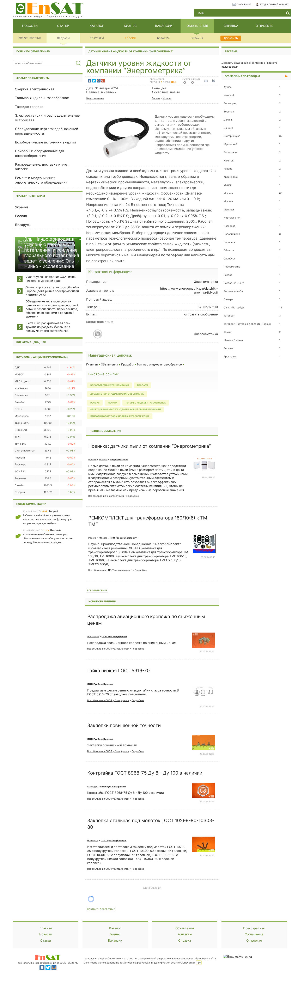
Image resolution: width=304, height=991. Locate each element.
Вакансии (115, 940)
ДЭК (17, 367)
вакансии (163, 26)
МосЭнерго (22, 416)
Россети (20, 457)
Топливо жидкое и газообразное (42, 98)
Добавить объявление (101, 909)
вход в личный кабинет (274, 4)
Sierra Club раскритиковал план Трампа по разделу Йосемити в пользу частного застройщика (48, 326)
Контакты (184, 934)
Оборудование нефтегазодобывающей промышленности (125, 409)
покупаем (97, 38)
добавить (231, 38)
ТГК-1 (18, 436)
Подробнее (132, 495)
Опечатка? (188, 962)
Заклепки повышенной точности (124, 725)
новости (30, 26)
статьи (63, 26)
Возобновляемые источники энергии (45, 142)
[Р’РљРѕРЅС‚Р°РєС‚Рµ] (89, 80)
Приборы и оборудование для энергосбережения (119, 416)
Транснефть (22, 422)
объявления (197, 26)
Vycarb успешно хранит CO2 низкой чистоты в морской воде (51, 278)
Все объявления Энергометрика (106, 495)
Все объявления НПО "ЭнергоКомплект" (110, 570)
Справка (184, 940)
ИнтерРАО (21, 429)
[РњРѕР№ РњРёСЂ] (99, 80)
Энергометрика (95, 98)
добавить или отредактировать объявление (117, 394)
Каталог (115, 928)
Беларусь (163, 38)
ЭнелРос (20, 402)
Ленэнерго (21, 395)
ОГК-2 (18, 409)
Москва (167, 98)
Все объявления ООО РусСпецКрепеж (108, 648)
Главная (92, 364)
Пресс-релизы (254, 928)
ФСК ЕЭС (20, 471)
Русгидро (20, 464)
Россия (130, 38)
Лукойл (19, 485)
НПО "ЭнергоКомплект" (123, 537)
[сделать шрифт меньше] (186, 83)
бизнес (130, 26)
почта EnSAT (244, 4)
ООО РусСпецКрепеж (114, 636)
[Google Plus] (103, 80)
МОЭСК (19, 374)
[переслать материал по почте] (206, 80)
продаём (63, 38)
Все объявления (97, 590)
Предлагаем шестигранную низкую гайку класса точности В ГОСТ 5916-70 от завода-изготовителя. (133, 692)
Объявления (109, 364)
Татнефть (20, 443)
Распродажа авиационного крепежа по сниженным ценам (131, 643)
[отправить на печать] (214, 80)
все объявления (29, 38)
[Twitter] (94, 80)
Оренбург (92, 786)
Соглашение (254, 934)
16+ (198, 962)
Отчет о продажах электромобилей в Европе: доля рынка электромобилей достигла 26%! (52, 290)
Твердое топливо (29, 107)
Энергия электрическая (34, 89)
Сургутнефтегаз (25, 450)
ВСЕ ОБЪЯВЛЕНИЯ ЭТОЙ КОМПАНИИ (109, 385)
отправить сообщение (201, 314)
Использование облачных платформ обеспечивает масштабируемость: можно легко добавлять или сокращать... (48, 538)
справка (231, 26)
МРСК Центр (22, 381)
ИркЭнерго (21, 388)
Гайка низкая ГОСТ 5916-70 (118, 670)
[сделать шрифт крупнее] (193, 83)
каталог (97, 26)
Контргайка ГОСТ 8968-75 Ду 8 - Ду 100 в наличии (144, 773)
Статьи (45, 940)
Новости (45, 934)
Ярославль (93, 636)
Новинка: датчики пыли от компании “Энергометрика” (149, 446)
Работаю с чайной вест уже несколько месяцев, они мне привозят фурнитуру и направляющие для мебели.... (47, 519)
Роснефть (20, 478)
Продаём (127, 364)
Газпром (20, 492)
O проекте (254, 940)
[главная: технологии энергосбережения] (49, 8)
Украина (197, 38)
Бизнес (115, 934)
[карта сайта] (48, 957)
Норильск (92, 840)
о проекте (264, 26)
